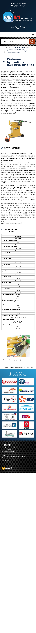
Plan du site (5, 460)
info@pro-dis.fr (18, 7)
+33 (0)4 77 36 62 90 (18, 5)
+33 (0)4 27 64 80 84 (18, 3)
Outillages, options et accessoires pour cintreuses (18, 367)
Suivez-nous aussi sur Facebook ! (16, 456)
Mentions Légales (7, 464)
